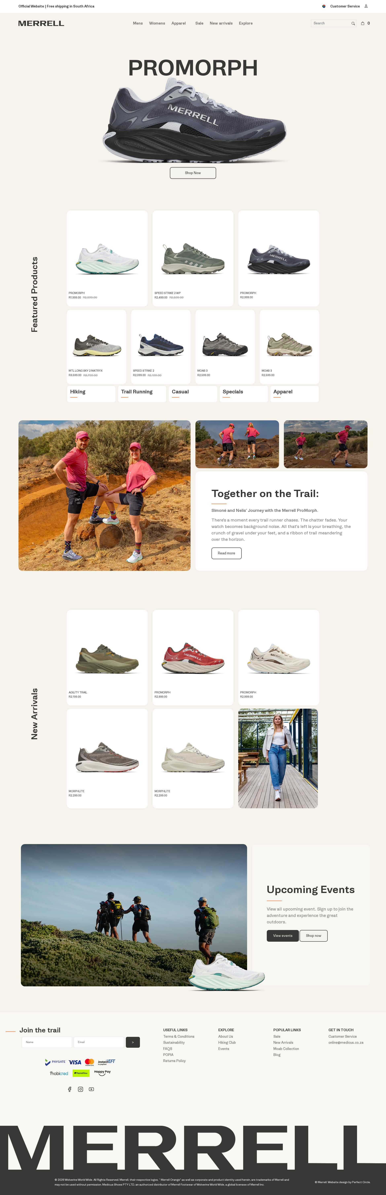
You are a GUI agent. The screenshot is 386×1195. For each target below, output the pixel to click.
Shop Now (193, 173)
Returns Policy (174, 1061)
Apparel (178, 23)
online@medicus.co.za (346, 1042)
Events (223, 1049)
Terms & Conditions (178, 1036)
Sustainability (174, 1042)
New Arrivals (283, 1042)
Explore (246, 23)
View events (283, 936)
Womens (157, 23)
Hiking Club (227, 1042)
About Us (225, 1036)
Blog (276, 1055)
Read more (226, 553)
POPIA (168, 1055)
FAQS (167, 1049)
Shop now (313, 936)
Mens (138, 23)
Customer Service (345, 6)
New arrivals (221, 23)
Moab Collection (286, 1049)
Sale (199, 23)
